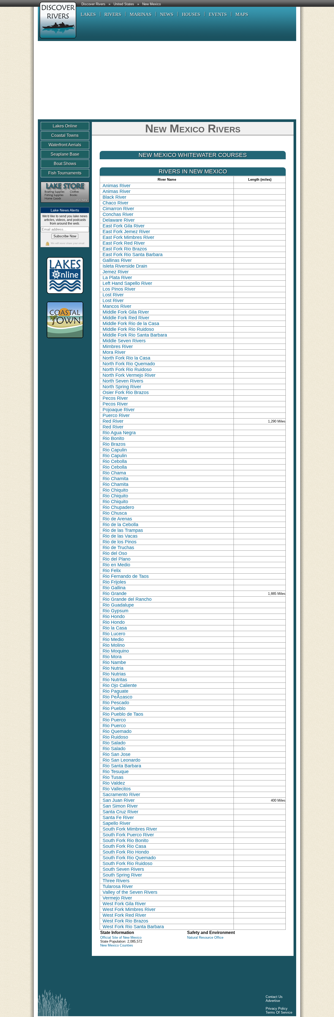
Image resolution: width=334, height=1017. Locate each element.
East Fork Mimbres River (128, 237)
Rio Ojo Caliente (120, 685)
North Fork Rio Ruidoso (127, 369)
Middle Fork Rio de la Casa (131, 323)
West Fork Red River (124, 915)
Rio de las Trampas (123, 530)
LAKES (88, 14)
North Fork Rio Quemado (129, 363)
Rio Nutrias (114, 674)
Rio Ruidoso (115, 737)
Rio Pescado (116, 702)
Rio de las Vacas (120, 536)
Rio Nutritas (115, 679)
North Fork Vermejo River (129, 375)
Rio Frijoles (114, 582)
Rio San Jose (116, 754)
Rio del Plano (116, 559)
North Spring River (122, 386)
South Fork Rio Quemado (129, 857)
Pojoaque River (119, 409)
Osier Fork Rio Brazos (126, 392)
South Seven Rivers (123, 869)
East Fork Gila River (124, 225)
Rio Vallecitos (117, 788)
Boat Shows (65, 163)
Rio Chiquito (115, 490)
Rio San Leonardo (121, 760)
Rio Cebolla (115, 461)
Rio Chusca (115, 513)
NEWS (166, 14)
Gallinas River (117, 260)
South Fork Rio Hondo (126, 852)
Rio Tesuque (116, 771)
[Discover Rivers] (57, 39)
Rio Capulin (115, 449)
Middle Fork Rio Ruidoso (128, 329)
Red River (113, 421)
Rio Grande (115, 593)
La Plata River (117, 277)
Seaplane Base (65, 154)
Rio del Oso (115, 553)
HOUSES (191, 14)
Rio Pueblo (114, 708)
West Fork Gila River (124, 903)
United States (124, 4)
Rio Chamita (115, 478)
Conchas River (118, 214)
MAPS (241, 14)
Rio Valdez (114, 783)
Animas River (116, 185)
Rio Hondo (114, 616)
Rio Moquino (116, 651)
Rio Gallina (114, 587)
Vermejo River (117, 898)
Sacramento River (121, 794)
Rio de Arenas (117, 518)
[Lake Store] (65, 205)
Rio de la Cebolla (120, 524)
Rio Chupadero (118, 507)
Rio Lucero (114, 633)
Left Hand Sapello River (127, 283)
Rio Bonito (113, 438)
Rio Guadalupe (118, 605)
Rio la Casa (115, 628)
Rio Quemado (117, 731)
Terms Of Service (279, 1012)
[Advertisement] (167, 80)
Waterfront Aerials (65, 145)
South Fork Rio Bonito (125, 840)
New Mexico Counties (116, 945)
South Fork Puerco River (128, 834)
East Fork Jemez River (126, 231)
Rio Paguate (115, 691)
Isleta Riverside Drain (125, 266)
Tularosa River (118, 886)
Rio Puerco (114, 719)
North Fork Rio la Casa (126, 358)
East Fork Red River (124, 243)
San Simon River (120, 806)
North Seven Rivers (123, 381)
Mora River (114, 352)
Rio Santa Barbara (122, 765)
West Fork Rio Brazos (125, 921)
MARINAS (140, 14)
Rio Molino (114, 645)
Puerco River (116, 415)
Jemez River (116, 271)
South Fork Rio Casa (124, 846)
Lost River (113, 294)
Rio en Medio (116, 564)
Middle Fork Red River (126, 317)
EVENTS (218, 14)
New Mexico (151, 4)
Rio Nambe (114, 662)
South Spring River (122, 875)
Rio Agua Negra (119, 432)
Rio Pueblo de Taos (123, 714)
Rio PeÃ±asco (117, 696)
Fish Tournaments (64, 173)
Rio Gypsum (115, 610)
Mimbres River (118, 346)
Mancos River (117, 306)
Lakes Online (65, 126)
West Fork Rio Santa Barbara (133, 926)
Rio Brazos (114, 444)
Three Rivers (116, 880)
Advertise (273, 1001)
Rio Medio (113, 639)
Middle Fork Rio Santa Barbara (135, 335)
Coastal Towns (65, 135)
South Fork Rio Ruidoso (127, 863)
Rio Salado (114, 742)
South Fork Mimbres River (130, 829)
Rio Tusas (113, 777)
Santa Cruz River (120, 811)
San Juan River (119, 800)
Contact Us (274, 997)
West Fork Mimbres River (129, 909)
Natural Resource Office (205, 937)
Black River (114, 197)
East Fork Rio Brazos (125, 248)
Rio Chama (114, 472)
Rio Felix (112, 570)
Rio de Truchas (118, 547)
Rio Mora (112, 656)
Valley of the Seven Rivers (130, 892)
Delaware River (119, 220)
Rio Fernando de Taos (126, 576)
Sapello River (116, 823)
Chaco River (115, 202)
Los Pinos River (119, 289)
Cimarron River (118, 208)
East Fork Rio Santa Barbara (133, 254)
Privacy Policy (277, 1008)
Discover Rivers (93, 4)
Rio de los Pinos (119, 541)
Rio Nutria (113, 668)
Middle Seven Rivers (124, 340)
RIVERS (112, 14)
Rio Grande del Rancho (127, 599)
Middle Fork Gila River (126, 312)
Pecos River (115, 398)
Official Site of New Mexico (120, 937)
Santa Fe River (118, 817)
